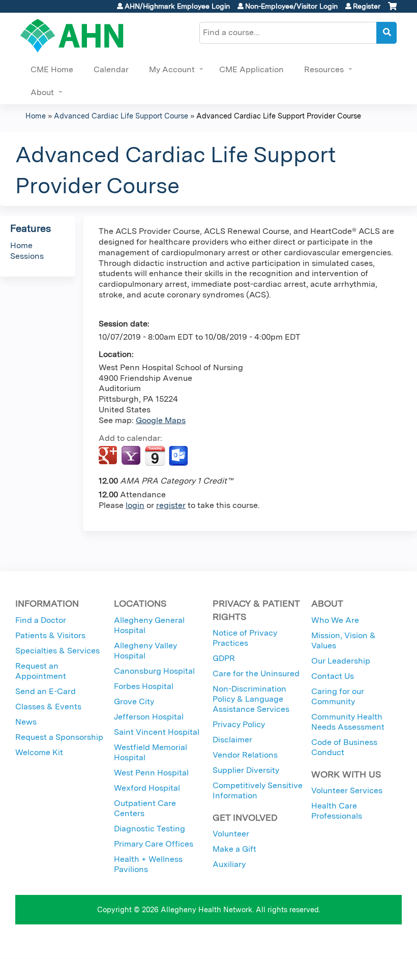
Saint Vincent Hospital (156, 732)
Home (35, 115)
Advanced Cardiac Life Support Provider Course (278, 115)
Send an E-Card (45, 691)
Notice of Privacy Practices (245, 638)
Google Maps (161, 420)
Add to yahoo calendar (132, 456)
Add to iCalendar (154, 455)
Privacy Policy (239, 724)
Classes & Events (48, 706)
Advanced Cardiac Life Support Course (121, 115)
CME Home (52, 69)
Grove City (134, 701)
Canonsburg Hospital (154, 671)
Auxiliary (229, 864)
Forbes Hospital (143, 686)
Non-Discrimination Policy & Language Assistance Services (251, 699)
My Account (172, 69)
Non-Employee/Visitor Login (291, 6)
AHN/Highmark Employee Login (177, 6)
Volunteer (231, 833)
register (171, 505)
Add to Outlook (179, 456)
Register (366, 6)
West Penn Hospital (151, 772)
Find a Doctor (40, 620)
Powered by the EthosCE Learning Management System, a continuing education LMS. (366, 942)
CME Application (251, 69)
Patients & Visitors (50, 635)
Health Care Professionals (336, 811)
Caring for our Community (337, 696)
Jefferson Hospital (149, 717)
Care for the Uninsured (256, 673)
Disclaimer (232, 739)
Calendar (111, 69)
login (135, 505)
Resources (324, 69)
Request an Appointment (40, 671)
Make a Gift (234, 849)
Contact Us (332, 676)
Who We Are (335, 620)
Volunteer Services (346, 790)
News (26, 722)
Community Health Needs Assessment (347, 722)
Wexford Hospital (147, 788)
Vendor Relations (245, 755)
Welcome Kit (39, 752)
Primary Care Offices (153, 844)
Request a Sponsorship (59, 737)
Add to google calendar (109, 456)
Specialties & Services (57, 650)
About (42, 92)
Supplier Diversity (246, 770)
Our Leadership (340, 661)
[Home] (72, 35)
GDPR (224, 658)
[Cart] (392, 10)
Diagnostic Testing (149, 828)
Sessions (27, 256)
